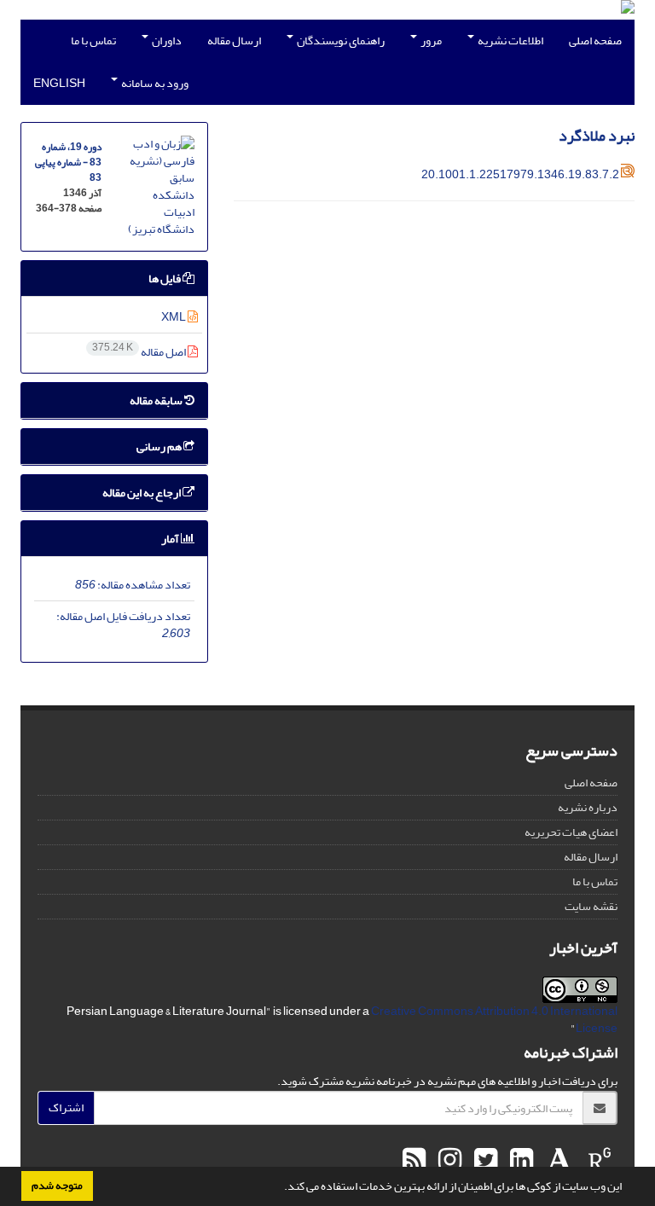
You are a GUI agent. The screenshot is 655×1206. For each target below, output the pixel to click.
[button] (279, 1188)
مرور (430, 40)
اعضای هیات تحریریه (571, 832)
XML (174, 316)
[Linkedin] (519, 1161)
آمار (171, 538)
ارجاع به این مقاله (142, 492)
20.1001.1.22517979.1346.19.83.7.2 (520, 174)
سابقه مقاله (157, 400)
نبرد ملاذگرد (597, 136)
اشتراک (66, 1107)
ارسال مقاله (234, 40)
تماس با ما (93, 40)
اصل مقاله (140, 351)
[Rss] (414, 1161)
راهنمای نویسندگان (340, 40)
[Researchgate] (597, 1161)
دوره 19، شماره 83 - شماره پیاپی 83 (68, 162)
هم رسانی (159, 446)
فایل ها (165, 278)
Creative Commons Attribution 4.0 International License (494, 1020)
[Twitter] (483, 1161)
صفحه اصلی (595, 40)
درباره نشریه (587, 807)
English (59, 83)
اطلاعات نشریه (509, 40)
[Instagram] (448, 1161)
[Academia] (557, 1161)
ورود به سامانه (153, 83)
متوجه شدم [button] (57, 1185)
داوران (166, 40)
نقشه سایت (591, 906)
